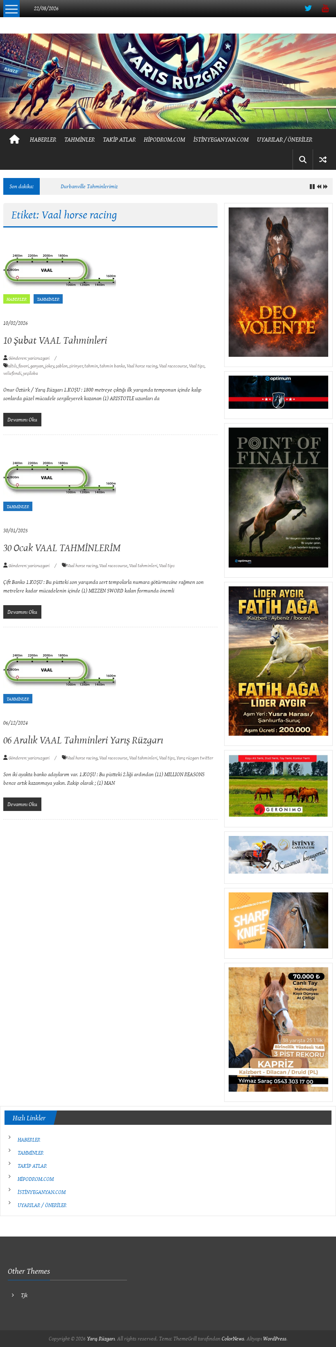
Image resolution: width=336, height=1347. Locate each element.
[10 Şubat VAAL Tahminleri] (59, 272)
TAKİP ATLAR (119, 139)
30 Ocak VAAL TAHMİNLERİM (61, 547)
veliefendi (12, 372)
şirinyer (76, 365)
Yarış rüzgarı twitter (194, 757)
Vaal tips (196, 365)
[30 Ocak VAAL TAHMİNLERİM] (59, 479)
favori (23, 365)
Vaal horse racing (142, 365)
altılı (12, 365)
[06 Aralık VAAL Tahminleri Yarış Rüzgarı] (59, 672)
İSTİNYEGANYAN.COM (221, 139)
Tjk (24, 1295)
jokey (49, 365)
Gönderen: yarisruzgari (29, 357)
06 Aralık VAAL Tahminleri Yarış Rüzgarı (83, 740)
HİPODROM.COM (164, 139)
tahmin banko (112, 365)
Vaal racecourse (173, 365)
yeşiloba (30, 372)
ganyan (36, 365)
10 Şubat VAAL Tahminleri (55, 340)
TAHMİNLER (79, 139)
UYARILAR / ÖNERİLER (284, 139)
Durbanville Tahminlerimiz (89, 186)
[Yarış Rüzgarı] (168, 81)
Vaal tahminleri (143, 565)
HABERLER (43, 139)
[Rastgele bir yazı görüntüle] (323, 159)
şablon (62, 365)
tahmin (91, 365)
